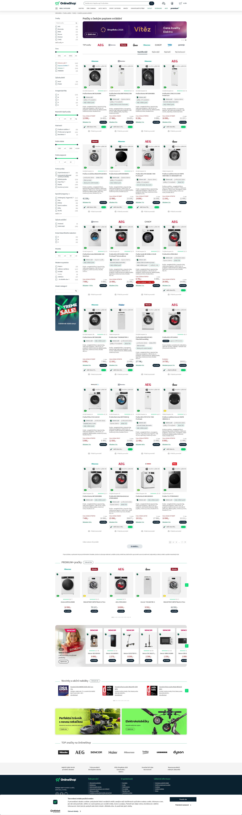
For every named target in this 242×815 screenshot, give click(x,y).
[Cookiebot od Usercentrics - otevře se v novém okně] (55, 811)
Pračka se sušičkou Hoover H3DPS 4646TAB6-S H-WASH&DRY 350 (173, 175)
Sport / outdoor (115, 8)
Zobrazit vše (88, 562)
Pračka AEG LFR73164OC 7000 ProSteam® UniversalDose (118, 255)
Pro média (125, 789)
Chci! (103, 127)
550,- (174, 527)
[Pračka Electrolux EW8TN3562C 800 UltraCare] (121, 76)
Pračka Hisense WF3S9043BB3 (145, 93)
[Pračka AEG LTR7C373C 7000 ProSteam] (148, 400)
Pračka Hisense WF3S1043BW (92, 93)
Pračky (74, 13)
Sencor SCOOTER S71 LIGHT (130, 654)
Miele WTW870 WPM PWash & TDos (94, 602)
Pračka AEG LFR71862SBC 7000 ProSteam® (145, 175)
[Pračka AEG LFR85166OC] (121, 585)
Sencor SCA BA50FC (112, 653)
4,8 (102, 91)
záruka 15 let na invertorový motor (145, 262)
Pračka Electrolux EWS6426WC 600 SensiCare (93, 255)
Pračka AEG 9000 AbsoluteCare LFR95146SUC (119, 497)
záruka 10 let (99, 177)
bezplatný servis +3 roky (90, 423)
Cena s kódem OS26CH (115, 116)
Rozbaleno (158, 8)
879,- (174, 290)
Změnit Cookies (159, 789)
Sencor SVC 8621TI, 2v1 (148, 654)
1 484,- (95, 207)
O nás (124, 785)
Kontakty (124, 783)
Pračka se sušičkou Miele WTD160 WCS (95, 174)
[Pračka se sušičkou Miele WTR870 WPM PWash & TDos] (174, 585)
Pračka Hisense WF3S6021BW (92, 337)
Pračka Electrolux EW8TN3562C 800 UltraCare (120, 94)
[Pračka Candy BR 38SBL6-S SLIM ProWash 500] (148, 237)
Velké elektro (58, 13)
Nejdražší (167, 52)
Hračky (125, 8)
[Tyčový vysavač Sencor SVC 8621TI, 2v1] (148, 640)
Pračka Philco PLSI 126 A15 (91, 417)
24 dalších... (135, 546)
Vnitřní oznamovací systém (162, 785)
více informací (74, 695)
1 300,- (121, 527)
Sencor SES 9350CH (94, 653)
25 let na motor (87, 180)
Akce (166, 8)
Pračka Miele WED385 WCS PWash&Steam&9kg (144, 338)
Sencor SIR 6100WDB (184, 653)
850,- (174, 127)
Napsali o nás (126, 791)
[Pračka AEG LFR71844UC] (174, 320)
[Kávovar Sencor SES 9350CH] (94, 640)
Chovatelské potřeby (138, 8)
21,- (174, 449)
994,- (120, 207)
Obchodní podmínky (95, 783)
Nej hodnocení (180, 52)
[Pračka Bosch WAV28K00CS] (148, 479)
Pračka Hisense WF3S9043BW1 (92, 496)
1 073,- (95, 127)
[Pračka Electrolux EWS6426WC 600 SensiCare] (95, 237)
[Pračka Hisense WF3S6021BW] (95, 320)
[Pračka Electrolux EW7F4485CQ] (121, 400)
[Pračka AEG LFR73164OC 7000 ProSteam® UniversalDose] (121, 237)
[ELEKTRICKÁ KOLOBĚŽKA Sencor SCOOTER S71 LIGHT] (130, 640)
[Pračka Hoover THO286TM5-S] (147, 585)
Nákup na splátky (94, 791)
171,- (94, 370)
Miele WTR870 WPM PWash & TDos (174, 602)
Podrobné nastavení (182, 805)
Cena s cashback (141, 282)
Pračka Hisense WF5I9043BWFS (119, 174)
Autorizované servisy (96, 787)
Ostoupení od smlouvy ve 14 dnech (99, 789)
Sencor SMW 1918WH (166, 653)
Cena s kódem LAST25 (141, 516)
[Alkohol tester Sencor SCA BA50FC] (112, 640)
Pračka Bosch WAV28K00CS (144, 496)
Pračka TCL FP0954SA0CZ (170, 496)
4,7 (94, 651)
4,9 (102, 414)
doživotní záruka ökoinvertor (170, 102)
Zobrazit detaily (73, 811)
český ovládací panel (89, 102)
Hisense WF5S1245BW (68, 602)
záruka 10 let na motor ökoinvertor (119, 104)
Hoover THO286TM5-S (148, 602)
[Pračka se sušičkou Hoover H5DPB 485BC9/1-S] (174, 400)
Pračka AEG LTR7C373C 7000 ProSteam (145, 418)
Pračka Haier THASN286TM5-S (118, 337)
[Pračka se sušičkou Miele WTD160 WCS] (95, 156)
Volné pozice (126, 787)
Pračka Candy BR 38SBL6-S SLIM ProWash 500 (146, 255)
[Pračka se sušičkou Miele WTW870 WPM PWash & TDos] (94, 585)
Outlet (149, 8)
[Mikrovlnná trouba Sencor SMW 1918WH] (166, 640)
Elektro (81, 8)
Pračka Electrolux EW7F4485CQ (119, 417)
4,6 (185, 651)
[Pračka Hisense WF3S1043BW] (95, 76)
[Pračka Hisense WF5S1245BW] (67, 585)
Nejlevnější (155, 52)
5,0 (129, 91)
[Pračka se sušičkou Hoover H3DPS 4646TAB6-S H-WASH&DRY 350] (174, 156)
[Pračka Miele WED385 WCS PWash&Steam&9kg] (148, 320)
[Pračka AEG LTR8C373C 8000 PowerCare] (174, 76)
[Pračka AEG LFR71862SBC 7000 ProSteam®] (148, 156)
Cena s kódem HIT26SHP (89, 116)
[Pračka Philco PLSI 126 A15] (95, 400)
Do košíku (103, 122)
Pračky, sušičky (67, 13)
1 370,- (121, 127)
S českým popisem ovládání (85, 13)
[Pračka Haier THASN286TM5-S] (121, 320)
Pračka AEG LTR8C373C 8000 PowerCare (171, 94)
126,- (120, 370)
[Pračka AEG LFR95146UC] (174, 237)
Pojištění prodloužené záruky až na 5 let (101, 793)
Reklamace (93, 785)
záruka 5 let (180, 182)
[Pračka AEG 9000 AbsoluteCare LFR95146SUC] (121, 479)
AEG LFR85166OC (121, 602)
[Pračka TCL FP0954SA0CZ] (174, 479)
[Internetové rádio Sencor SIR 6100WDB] (184, 640)
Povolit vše (183, 799)
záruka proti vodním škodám (91, 183)
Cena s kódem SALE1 (114, 438)
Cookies (157, 787)
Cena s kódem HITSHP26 (142, 116)
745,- (147, 207)
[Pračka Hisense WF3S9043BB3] (148, 76)
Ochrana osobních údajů (162, 783)
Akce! (156, 791)
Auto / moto (103, 8)
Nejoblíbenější (142, 52)
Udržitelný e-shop (127, 793)
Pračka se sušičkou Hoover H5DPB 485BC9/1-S (173, 418)
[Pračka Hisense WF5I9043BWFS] (121, 156)
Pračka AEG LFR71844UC (170, 337)
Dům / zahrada (91, 8)
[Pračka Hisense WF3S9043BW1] (95, 479)
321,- (120, 449)
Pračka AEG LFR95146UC (170, 254)
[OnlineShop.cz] (65, 3)
